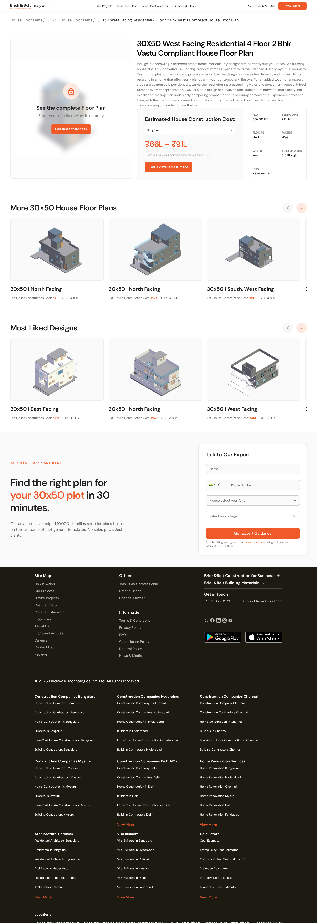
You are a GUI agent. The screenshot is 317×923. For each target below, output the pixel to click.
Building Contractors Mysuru (54, 814)
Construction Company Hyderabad (141, 703)
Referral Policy (130, 648)
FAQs (123, 634)
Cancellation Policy (134, 641)
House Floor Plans (26, 20)
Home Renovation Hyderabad (220, 777)
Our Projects (44, 591)
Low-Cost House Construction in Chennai (229, 740)
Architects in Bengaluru (51, 850)
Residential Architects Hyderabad (58, 859)
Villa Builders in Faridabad (135, 887)
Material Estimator (49, 612)
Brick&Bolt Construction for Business (239, 576)
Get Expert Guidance (252, 533)
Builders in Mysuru (47, 796)
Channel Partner (132, 598)
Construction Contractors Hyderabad (143, 712)
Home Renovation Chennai (218, 787)
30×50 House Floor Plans (69, 20)
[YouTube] (230, 621)
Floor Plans (43, 619)
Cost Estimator (46, 605)
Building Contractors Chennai (220, 749)
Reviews (41, 654)
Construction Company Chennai (222, 703)
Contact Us (43, 647)
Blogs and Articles (49, 633)
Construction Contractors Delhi (138, 777)
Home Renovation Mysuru (217, 796)
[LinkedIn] (218, 621)
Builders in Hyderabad (132, 731)
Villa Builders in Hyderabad (135, 850)
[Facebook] (212, 621)
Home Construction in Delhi (136, 787)
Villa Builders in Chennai (133, 859)
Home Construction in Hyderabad (140, 722)
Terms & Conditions (134, 620)
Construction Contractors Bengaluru (60, 712)
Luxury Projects (47, 598)
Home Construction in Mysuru (55, 787)
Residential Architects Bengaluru (57, 840)
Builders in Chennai (213, 731)
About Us (42, 626)
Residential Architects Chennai (56, 878)
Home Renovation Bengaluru (219, 768)
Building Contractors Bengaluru (56, 749)
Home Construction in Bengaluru (57, 722)
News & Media (130, 655)
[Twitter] (206, 621)
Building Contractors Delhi (135, 814)
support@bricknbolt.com (262, 601)
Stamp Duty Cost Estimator (219, 850)
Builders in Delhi (128, 796)
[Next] (301, 208)
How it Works (45, 584)
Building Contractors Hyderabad (139, 749)
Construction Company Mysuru (56, 768)
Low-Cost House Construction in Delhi (143, 805)
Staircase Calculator (214, 868)
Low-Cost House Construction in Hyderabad (148, 740)
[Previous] (287, 208)
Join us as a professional (138, 584)
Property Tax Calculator (216, 878)
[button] (212, 485)
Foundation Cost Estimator (218, 887)
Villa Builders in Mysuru (133, 868)
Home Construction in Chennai (221, 722)
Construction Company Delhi (137, 768)
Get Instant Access (71, 129)
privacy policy (253, 542)
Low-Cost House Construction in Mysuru (63, 805)
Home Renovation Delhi (216, 805)
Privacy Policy (130, 627)
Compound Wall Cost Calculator (222, 859)
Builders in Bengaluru (49, 731)
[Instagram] (224, 621)
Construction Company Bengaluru (58, 703)
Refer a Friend (130, 591)
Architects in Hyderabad (52, 868)
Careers (41, 640)
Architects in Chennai (49, 887)
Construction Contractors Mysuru (58, 777)
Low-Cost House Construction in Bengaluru (65, 740)
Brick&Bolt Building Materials (231, 583)
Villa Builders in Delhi (131, 878)
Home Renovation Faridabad (219, 814)
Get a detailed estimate (168, 167)
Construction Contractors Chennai (224, 712)
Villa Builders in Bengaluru (134, 840)
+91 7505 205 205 (219, 601)
